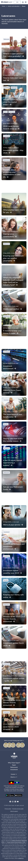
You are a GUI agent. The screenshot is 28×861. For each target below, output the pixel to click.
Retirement (14, 767)
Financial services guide (17, 808)
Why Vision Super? (14, 763)
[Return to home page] (6, 2)
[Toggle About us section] (17, 777)
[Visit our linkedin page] (15, 802)
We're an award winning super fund (13, 740)
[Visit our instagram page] (13, 802)
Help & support (14, 811)
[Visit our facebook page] (10, 802)
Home (3, 6)
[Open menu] (26, 2)
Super (14, 765)
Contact (13, 774)
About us (13, 777)
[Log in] (23, 2)
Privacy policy (8, 808)
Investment (14, 769)
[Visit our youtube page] (18, 802)
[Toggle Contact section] (16, 774)
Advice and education (14, 6)
